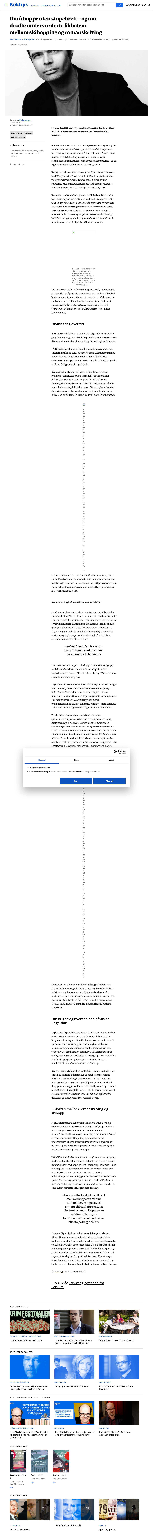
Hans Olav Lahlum (18, 137)
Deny (76, 781)
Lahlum (57, 1287)
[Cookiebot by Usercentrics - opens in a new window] (115, 752)
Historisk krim (15, 39)
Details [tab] (76, 760)
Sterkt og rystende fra (86, 1283)
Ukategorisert (29, 39)
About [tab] (111, 760)
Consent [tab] (42, 760)
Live (59, 5)
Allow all (109, 781)
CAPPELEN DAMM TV (48, 5)
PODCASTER (34, 5)
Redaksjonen (25, 120)
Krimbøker (28, 133)
